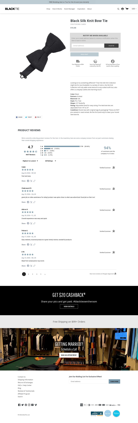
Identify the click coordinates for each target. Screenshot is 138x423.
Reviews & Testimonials (26, 391)
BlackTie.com (26, 415)
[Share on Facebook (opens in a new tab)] (28, 181)
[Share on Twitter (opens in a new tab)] (31, 181)
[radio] (69, 146)
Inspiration (81, 9)
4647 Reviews (32, 155)
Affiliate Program (24, 394)
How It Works (57, 9)
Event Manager (69, 9)
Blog (19, 388)
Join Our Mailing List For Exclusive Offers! (85, 377)
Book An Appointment (69, 355)
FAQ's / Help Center (25, 385)
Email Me (111, 46)
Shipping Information (25, 380)
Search (20, 397)
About (89, 9)
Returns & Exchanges (25, 382)
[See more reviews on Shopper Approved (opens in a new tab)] (34, 181)
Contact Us (22, 377)
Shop (48, 9)
